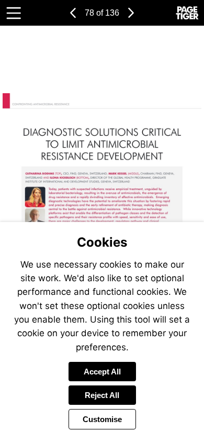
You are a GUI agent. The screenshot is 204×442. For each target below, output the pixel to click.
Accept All (102, 371)
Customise (102, 419)
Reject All (102, 395)
